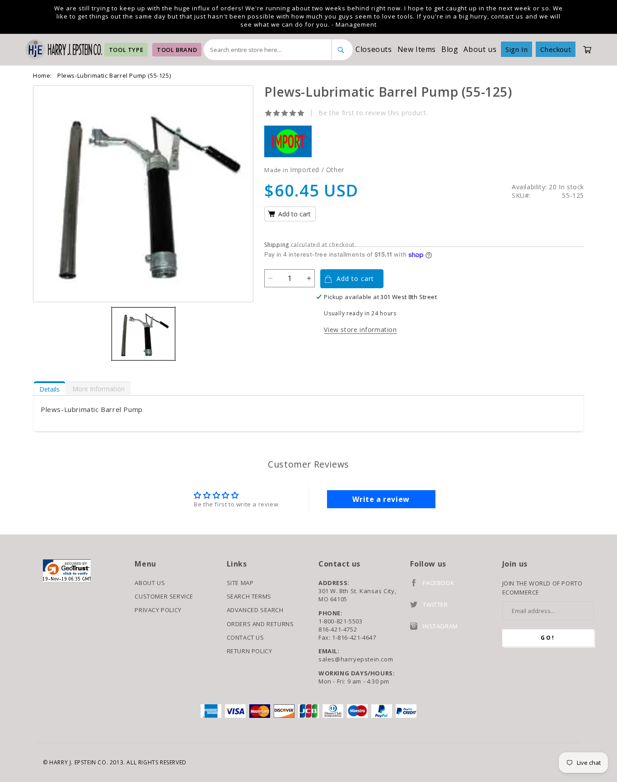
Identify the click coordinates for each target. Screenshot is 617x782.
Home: (42, 75)
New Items (416, 49)
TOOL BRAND (177, 50)
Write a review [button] (380, 499)
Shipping (276, 244)
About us (479, 49)
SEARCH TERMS (249, 596)
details (49, 389)
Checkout (555, 49)
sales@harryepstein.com (355, 659)
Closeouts (373, 49)
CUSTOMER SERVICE (164, 596)
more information (98, 388)
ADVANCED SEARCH (255, 610)
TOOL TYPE (126, 50)
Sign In (516, 49)
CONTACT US (245, 637)
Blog (449, 49)
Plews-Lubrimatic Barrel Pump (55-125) (114, 75)
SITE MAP (240, 583)
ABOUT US (150, 583)
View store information (360, 329)
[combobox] (268, 49)
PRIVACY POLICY (158, 610)
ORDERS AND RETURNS (260, 624)
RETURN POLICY (249, 651)
